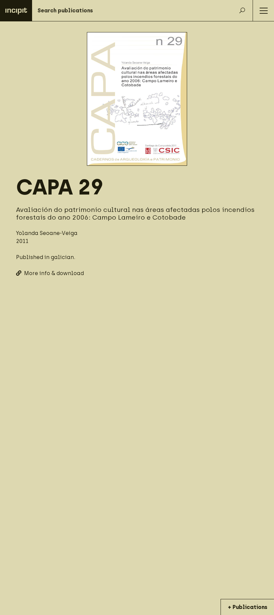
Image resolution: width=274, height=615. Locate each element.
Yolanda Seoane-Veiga (47, 233)
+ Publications (247, 607)
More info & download (54, 273)
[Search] (242, 10)
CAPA (44, 187)
